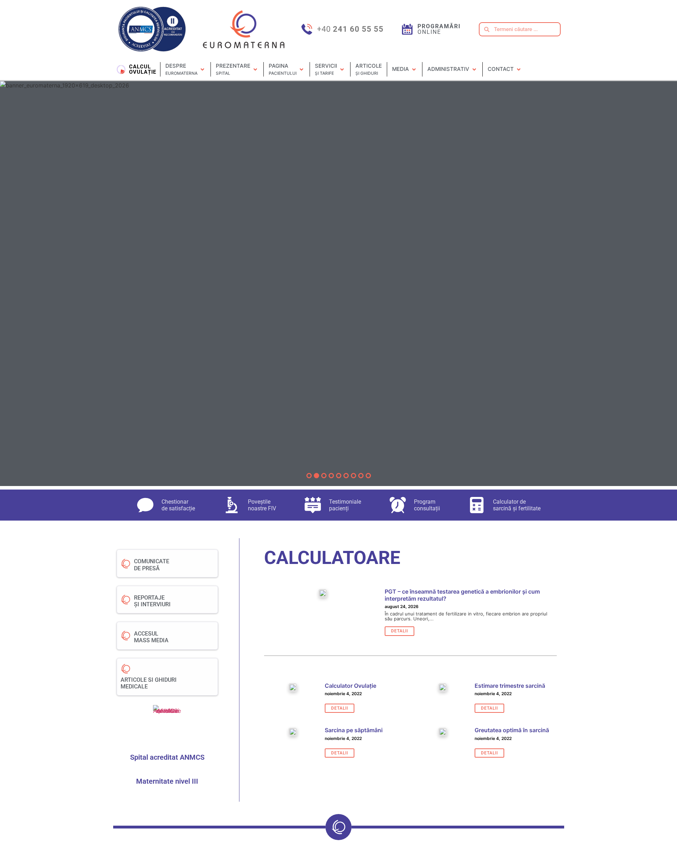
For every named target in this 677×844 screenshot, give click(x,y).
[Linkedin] (545, 73)
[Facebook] (539, 65)
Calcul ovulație (142, 69)
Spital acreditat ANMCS (167, 757)
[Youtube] (551, 65)
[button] (185, 69)
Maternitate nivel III (167, 781)
